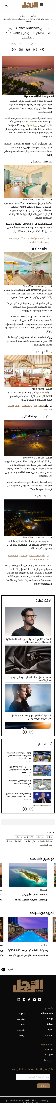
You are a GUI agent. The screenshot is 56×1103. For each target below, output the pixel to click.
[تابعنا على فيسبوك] (39, 999)
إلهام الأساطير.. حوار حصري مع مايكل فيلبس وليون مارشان (31, 717)
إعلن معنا (48, 1060)
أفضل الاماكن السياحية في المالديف (38, 841)
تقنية (50, 1029)
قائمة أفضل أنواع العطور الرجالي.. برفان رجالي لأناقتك (30, 678)
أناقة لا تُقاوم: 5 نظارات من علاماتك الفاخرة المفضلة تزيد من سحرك (28, 640)
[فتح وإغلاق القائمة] (41, 4)
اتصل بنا (49, 1054)
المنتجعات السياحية (14, 841)
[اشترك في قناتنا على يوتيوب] (19, 999)
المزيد (10, 969)
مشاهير (21, 1019)
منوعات (21, 1030)
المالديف (40, 837)
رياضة (22, 1035)
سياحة (22, 16)
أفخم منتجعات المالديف (24, 837)
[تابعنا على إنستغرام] (34, 999)
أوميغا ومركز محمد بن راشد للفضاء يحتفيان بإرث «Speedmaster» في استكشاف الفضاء (19, 755)
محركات (49, 1035)
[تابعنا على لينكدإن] (24, 999)
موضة (50, 1018)
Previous (31, 732)
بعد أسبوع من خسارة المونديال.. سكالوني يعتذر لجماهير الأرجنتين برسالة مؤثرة (20, 769)
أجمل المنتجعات (46, 845)
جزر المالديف (31, 125)
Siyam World (41, 392)
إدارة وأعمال (47, 1013)
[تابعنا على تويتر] (29, 999)
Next (24, 732)
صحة (23, 1024)
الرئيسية (33, 16)
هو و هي (21, 1013)
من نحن (49, 1049)
